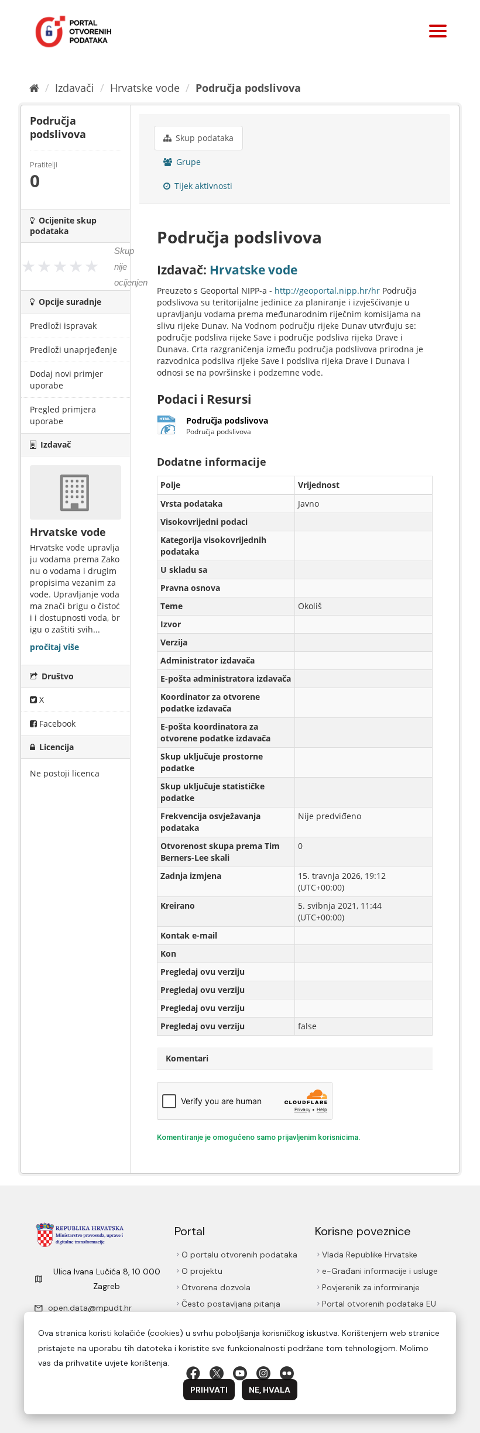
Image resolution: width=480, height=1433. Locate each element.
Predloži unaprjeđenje (73, 349)
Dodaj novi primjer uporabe (66, 379)
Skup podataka (203, 137)
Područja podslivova (248, 88)
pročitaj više (54, 646)
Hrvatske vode (145, 88)
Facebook (56, 723)
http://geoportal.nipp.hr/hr (327, 290)
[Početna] (34, 88)
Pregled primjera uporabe (63, 415)
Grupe (187, 161)
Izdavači (74, 88)
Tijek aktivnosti (202, 185)
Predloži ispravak (63, 325)
